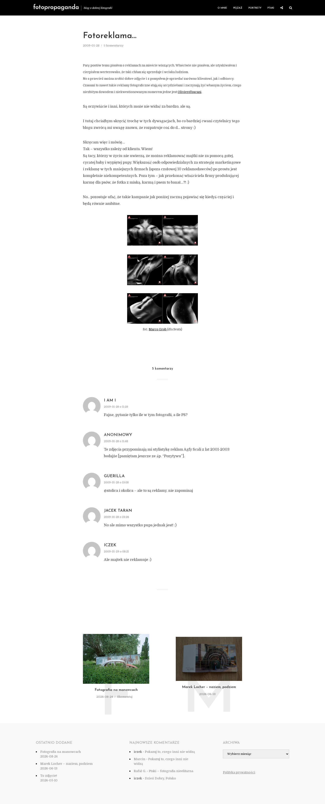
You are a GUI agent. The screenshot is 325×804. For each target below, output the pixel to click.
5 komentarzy (114, 45)
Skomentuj (124, 696)
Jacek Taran (118, 511)
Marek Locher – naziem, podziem (209, 687)
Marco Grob (158, 329)
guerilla (114, 476)
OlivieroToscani (189, 92)
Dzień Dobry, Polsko (160, 778)
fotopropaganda (56, 7)
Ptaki (271, 8)
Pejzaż (237, 8)
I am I (110, 401)
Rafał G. (140, 771)
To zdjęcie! (48, 775)
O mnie (222, 8)
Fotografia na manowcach (116, 690)
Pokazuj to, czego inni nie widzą (170, 752)
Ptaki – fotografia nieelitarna (171, 771)
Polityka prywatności (239, 772)
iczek (110, 545)
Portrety (255, 8)
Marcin (139, 759)
